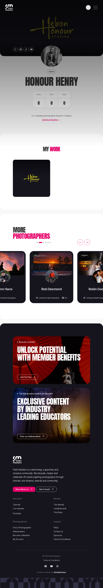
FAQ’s (56, 527)
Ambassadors (19, 531)
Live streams (18, 508)
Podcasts (17, 513)
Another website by (51, 572)
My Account (18, 539)
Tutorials (16, 504)
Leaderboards (60, 508)
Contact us (58, 531)
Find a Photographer (22, 527)
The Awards (59, 504)
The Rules (58, 512)
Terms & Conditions (62, 539)
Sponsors (58, 535)
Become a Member (21, 535)
